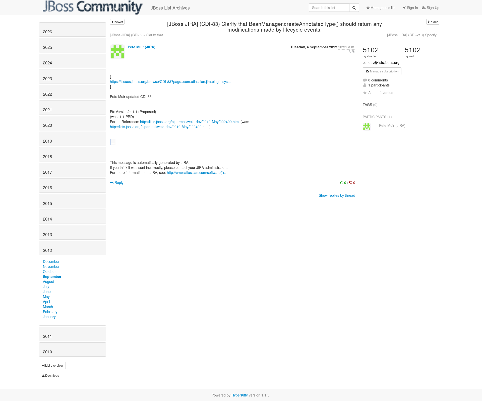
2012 (47, 250)
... (112, 142)
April (46, 301)
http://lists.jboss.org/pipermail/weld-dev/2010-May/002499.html (189, 121)
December (51, 261)
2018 (47, 156)
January (49, 316)
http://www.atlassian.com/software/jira (196, 172)
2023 (47, 78)
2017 (47, 172)
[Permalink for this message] (353, 51)
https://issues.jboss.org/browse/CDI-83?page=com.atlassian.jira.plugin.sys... (170, 81)
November (51, 266)
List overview (53, 365)
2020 (47, 125)
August (48, 281)
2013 (47, 234)
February (50, 311)
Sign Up (432, 7)
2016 (47, 187)
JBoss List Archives (170, 7)
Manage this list (382, 7)
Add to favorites (380, 92)
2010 (47, 352)
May (46, 296)
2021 (47, 110)
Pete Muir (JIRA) (141, 46)
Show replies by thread (337, 195)
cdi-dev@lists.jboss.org (381, 62)
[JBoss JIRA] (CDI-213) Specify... (413, 34)
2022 (47, 94)
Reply (118, 182)
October (49, 271)
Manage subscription (384, 71)
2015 (47, 203)
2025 (47, 47)
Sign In (412, 7)
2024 (47, 63)
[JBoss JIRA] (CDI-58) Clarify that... (138, 34)
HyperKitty (239, 394)
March (48, 306)
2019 (47, 141)
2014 (47, 219)
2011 (47, 336)
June (47, 291)
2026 (47, 32)
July (46, 286)
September (52, 276)
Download (51, 375)
